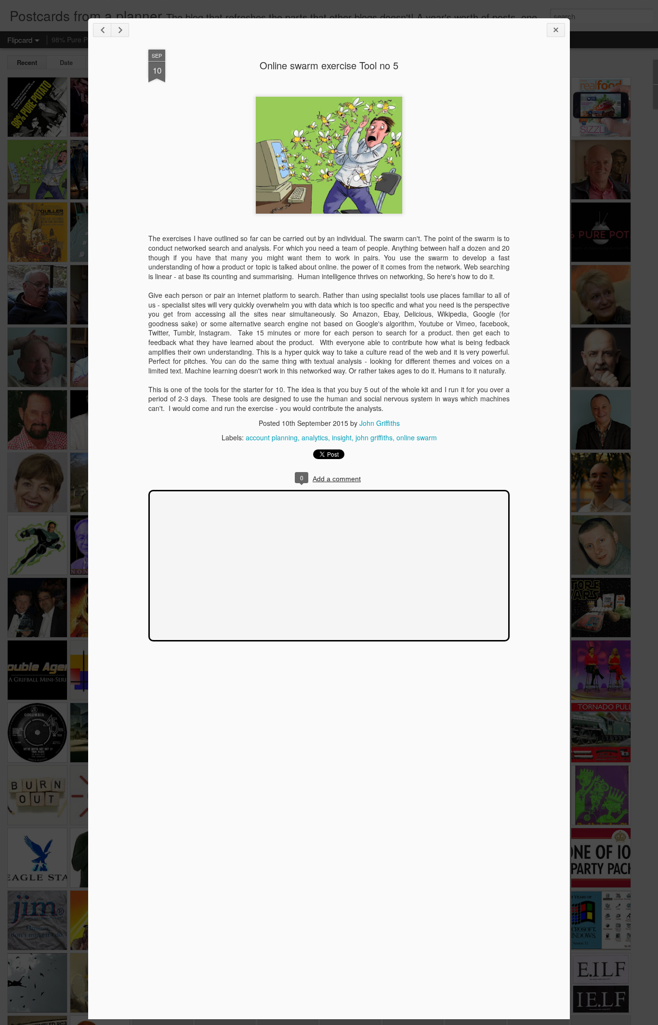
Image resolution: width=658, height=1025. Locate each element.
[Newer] (102, 30)
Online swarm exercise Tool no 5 (329, 65)
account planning (272, 437)
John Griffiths (379, 423)
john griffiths (374, 437)
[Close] (556, 30)
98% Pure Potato (77, 39)
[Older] (120, 30)
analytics (315, 437)
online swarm (416, 437)
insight (342, 437)
